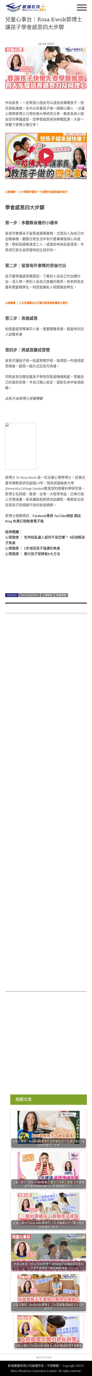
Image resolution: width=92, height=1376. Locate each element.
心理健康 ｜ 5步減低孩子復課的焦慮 (32, 548)
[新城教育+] (25, 8)
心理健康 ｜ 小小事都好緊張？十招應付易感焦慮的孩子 (36, 191)
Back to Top (44, 1357)
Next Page (46, 579)
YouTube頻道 (63, 516)
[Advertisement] (46, 805)
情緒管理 (61, 595)
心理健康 (47, 595)
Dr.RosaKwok (30, 595)
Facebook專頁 (43, 516)
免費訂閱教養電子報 (28, 521)
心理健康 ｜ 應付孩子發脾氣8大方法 (32, 554)
